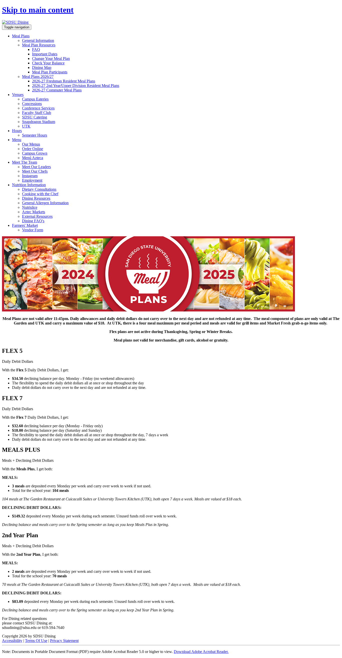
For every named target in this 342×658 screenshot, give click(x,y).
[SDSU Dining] (15, 22)
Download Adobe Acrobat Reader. (201, 651)
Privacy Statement (64, 640)
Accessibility (12, 640)
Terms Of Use (36, 640)
